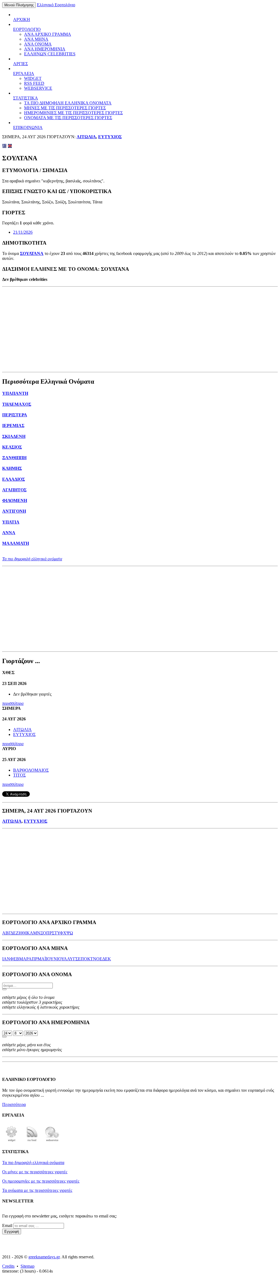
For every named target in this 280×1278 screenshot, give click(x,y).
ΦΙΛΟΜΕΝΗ (14, 500)
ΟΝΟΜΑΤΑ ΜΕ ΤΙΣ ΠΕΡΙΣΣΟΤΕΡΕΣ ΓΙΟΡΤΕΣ (68, 117)
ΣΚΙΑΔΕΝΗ (13, 436)
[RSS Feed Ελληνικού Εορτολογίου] (32, 1141)
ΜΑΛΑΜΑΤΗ (15, 543)
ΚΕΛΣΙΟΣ (12, 447)
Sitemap (27, 1266)
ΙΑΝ (6, 959)
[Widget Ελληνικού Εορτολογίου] (11, 1141)
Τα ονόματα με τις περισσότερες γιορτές (37, 1190)
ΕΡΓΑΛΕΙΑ (23, 73)
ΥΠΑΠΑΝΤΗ (15, 393)
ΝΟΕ (97, 959)
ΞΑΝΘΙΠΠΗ (14, 457)
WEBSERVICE (38, 88)
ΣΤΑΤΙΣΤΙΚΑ (25, 98)
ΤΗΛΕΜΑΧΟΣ (16, 404)
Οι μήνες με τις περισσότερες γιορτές (34, 1171)
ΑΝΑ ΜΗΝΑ (36, 39)
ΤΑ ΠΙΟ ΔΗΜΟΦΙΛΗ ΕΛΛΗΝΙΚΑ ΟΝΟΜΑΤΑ (68, 103)
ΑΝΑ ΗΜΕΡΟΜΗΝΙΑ (44, 49)
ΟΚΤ (88, 959)
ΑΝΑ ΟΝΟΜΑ (38, 44)
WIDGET (33, 78)
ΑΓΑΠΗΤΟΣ (14, 490)
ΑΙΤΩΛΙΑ (86, 136)
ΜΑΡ (23, 959)
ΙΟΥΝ (51, 959)
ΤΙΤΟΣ (19, 775)
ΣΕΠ (79, 959)
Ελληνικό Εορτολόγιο (56, 4)
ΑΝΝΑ (8, 532)
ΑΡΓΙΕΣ (20, 63)
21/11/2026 (23, 232)
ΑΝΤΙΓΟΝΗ (14, 511)
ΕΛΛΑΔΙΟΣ (13, 479)
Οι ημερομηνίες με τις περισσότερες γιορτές (40, 1181)
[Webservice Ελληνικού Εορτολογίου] (52, 1141)
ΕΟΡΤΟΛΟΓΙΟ (27, 29)
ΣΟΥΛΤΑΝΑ (31, 253)
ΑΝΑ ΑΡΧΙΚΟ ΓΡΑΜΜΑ (47, 34)
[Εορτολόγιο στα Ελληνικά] (4, 146)
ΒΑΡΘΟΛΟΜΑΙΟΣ (31, 770)
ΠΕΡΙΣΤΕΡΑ (14, 415)
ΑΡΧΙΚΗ (21, 19)
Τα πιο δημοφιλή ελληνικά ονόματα (32, 559)
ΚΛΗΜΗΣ (12, 468)
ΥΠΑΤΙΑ (10, 522)
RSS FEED (34, 83)
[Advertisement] (140, 329)
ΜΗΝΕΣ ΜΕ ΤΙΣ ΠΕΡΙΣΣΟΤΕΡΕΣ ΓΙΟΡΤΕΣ (65, 108)
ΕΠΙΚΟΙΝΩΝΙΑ (28, 127)
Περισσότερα (14, 1104)
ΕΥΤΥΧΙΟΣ (110, 136)
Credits (8, 1266)
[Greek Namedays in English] (10, 146)
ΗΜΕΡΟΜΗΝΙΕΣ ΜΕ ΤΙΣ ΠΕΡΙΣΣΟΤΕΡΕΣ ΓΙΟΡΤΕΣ (73, 112)
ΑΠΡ (32, 959)
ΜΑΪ (41, 959)
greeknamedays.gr (44, 1257)
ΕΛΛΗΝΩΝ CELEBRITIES (49, 54)
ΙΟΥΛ (62, 959)
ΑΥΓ (71, 959)
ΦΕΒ (14, 959)
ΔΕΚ (106, 959)
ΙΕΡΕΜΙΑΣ (13, 425)
